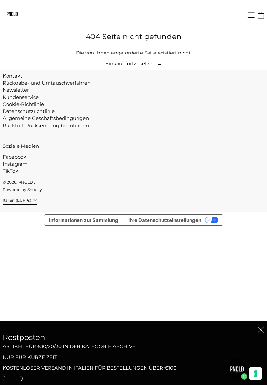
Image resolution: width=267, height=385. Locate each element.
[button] (261, 15)
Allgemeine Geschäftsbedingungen (46, 118)
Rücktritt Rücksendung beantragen (46, 125)
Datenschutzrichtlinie (29, 111)
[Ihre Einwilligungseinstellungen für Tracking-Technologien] (255, 373)
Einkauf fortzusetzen (130, 64)
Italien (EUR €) (17, 200)
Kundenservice (21, 97)
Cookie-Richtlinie (23, 104)
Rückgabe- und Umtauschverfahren (47, 83)
